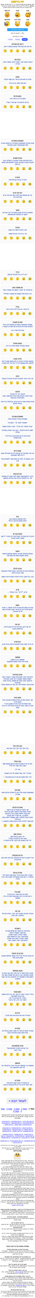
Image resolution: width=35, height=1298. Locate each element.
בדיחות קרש (6, 1123)
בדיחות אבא (6, 1128)
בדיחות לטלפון (6, 1137)
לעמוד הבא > (17, 1101)
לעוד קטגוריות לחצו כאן (17, 29)
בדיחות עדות (6, 1121)
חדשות (25, 39)
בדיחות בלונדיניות (28, 1123)
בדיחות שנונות (18, 1134)
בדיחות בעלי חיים (28, 1121)
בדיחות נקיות (26, 1137)
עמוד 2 (24, 1109)
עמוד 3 (17, 1109)
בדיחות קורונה (30, 1136)
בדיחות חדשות (28, 1129)
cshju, (14, 1205)
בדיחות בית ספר (27, 1128)
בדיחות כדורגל (17, 1142)
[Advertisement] (17, 126)
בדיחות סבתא (7, 1131)
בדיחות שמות (5, 1141)
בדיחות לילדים (20, 1136)
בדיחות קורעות (16, 1128)
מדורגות (17, 39)
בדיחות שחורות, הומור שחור (23, 1124)
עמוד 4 (9, 1109)
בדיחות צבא (10, 1136)
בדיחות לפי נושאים (21, 1285)
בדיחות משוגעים (28, 1131)
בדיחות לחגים (28, 1134)
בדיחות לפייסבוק (18, 1129)
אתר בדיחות (20, 1205)
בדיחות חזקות (9, 1124)
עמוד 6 (16, 1111)
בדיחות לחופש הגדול (16, 1141)
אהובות (10, 39)
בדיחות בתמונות (8, 1134)
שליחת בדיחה (19, 1272)
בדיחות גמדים (16, 1137)
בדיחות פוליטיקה (16, 1121)
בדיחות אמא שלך (16, 1123)
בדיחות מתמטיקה (29, 1141)
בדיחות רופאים (17, 1131)
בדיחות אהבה (7, 1129)
